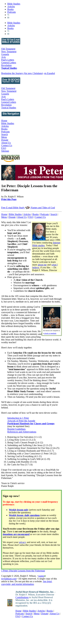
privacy (22, 542)
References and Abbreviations (21, 431)
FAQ (3, 148)
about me (42, 264)
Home (4, 120)
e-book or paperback (50, 333)
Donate (4, 140)
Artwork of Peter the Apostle (21, 420)
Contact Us (6, 145)
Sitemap (5, 151)
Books (10, 9)
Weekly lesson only (18, 509)
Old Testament (8, 48)
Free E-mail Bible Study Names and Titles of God (28, 207)
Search (4, 134)
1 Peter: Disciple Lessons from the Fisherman (23, 570)
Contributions (22, 597)
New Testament (8, 51)
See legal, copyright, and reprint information (26, 582)
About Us (6, 142)
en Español (49, 73)
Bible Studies (13, 3)
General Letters (8, 62)
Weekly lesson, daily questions (24, 515)
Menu (4, 137)
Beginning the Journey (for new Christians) (22, 73)
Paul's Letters (7, 60)
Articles (11, 6)
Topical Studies (9, 68)
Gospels (5, 54)
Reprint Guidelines (16, 429)
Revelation (6, 65)
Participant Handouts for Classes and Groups (30, 423)
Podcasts (11, 12)
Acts (3, 57)
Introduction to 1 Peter (18, 418)
